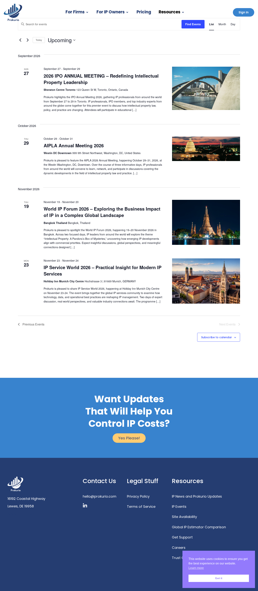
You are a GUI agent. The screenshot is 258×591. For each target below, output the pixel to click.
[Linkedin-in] (85, 505)
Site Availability (184, 516)
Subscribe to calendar (216, 337)
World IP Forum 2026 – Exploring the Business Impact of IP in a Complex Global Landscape (102, 211)
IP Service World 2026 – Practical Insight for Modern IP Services (102, 270)
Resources (169, 12)
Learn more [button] (196, 568)
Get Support (182, 537)
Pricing (144, 12)
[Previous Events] (20, 40)
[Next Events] (27, 40)
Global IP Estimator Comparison (199, 527)
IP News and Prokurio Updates (197, 496)
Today (39, 39)
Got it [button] (218, 578)
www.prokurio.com (23, 513)
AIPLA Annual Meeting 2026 (74, 145)
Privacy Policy (138, 496)
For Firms (75, 12)
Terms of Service (141, 506)
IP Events (179, 506)
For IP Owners (111, 12)
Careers (178, 547)
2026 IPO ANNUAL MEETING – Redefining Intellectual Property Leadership (101, 79)
